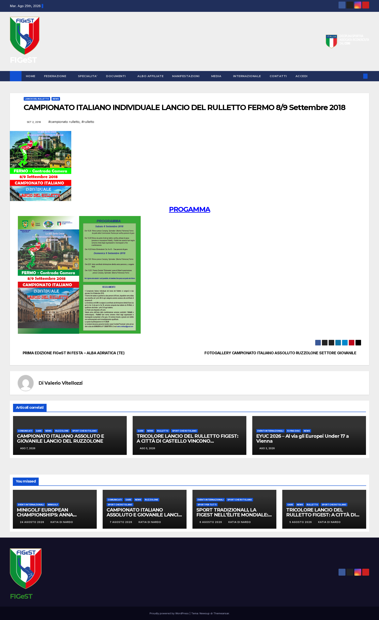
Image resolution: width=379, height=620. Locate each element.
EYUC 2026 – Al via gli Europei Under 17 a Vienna (302, 438)
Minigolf (53, 504)
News (56, 99)
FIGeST (23, 60)
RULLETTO (162, 431)
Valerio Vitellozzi (63, 383)
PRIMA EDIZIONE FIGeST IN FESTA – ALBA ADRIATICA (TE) (74, 353)
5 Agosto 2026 (301, 522)
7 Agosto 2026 (121, 522)
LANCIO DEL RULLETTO (37, 99)
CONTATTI (278, 76)
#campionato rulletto (64, 122)
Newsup (205, 613)
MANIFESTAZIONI (186, 76)
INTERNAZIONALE (247, 76)
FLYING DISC (293, 431)
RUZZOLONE (61, 431)
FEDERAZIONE (55, 76)
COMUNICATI (25, 431)
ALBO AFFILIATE (150, 76)
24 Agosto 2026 (32, 522)
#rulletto (88, 122)
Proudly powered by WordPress (170, 613)
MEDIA (216, 76)
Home (30, 76)
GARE (39, 431)
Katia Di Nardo (62, 522)
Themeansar (221, 613)
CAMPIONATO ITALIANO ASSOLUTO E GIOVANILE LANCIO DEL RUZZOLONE (60, 438)
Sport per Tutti (207, 504)
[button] (359, 76)
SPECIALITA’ (88, 76)
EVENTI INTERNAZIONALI (270, 431)
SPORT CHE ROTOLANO (84, 431)
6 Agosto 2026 (211, 522)
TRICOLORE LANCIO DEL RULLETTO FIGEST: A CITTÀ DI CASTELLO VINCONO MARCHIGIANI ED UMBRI (187, 441)
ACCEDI (302, 76)
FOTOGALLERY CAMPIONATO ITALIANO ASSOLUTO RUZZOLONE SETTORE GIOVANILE (280, 353)
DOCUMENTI (116, 76)
